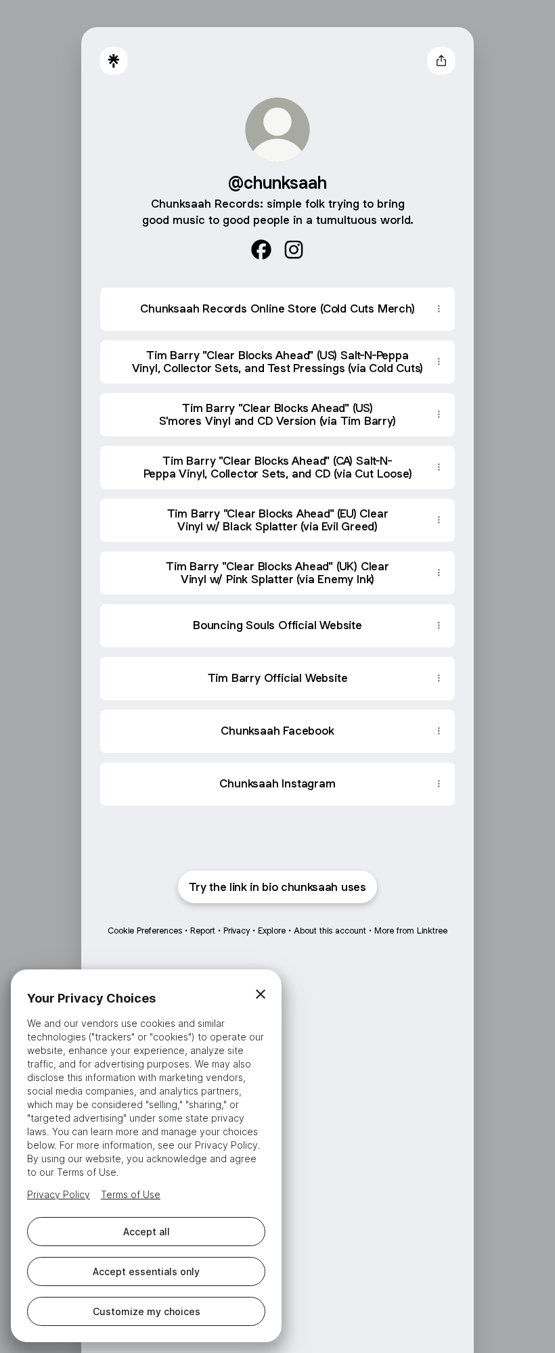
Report (202, 930)
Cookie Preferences (145, 930)
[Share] (438, 309)
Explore (272, 930)
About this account (330, 930)
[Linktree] (113, 60)
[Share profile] (441, 60)
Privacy (236, 930)
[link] (261, 249)
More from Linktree (410, 930)
